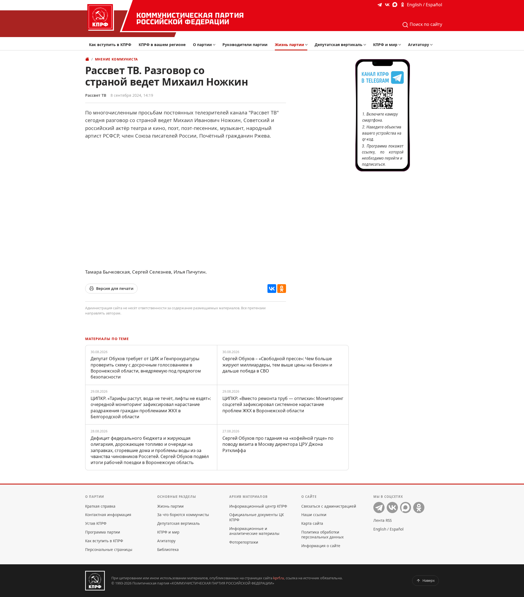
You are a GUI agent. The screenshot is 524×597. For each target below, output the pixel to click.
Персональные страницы (108, 549)
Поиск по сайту (425, 24)
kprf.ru (278, 577)
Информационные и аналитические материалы (254, 531)
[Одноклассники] (281, 288)
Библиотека (168, 549)
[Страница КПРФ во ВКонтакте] (387, 5)
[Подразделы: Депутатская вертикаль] (366, 45)
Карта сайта (312, 523)
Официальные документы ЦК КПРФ (256, 517)
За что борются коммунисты (183, 514)
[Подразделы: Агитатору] (433, 45)
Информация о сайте (320, 545)
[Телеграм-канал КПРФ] (379, 5)
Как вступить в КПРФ (110, 44)
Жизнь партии (289, 44)
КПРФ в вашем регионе (162, 44)
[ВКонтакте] (271, 288)
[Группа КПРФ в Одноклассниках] (402, 5)
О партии (202, 44)
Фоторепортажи (243, 542)
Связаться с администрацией (328, 506)
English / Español (424, 5)
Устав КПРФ (95, 523)
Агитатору (418, 44)
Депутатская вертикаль (338, 44)
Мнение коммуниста (116, 59)
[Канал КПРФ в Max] (395, 5)
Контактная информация (108, 514)
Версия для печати (114, 288)
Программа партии (102, 532)
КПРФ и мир (385, 44)
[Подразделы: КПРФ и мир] (401, 45)
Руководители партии (244, 44)
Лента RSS (382, 520)
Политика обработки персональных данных (322, 534)
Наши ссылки (313, 514)
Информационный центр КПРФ (258, 506)
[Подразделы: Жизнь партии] (308, 45)
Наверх (428, 580)
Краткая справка (100, 506)
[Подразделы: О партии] (215, 45)
